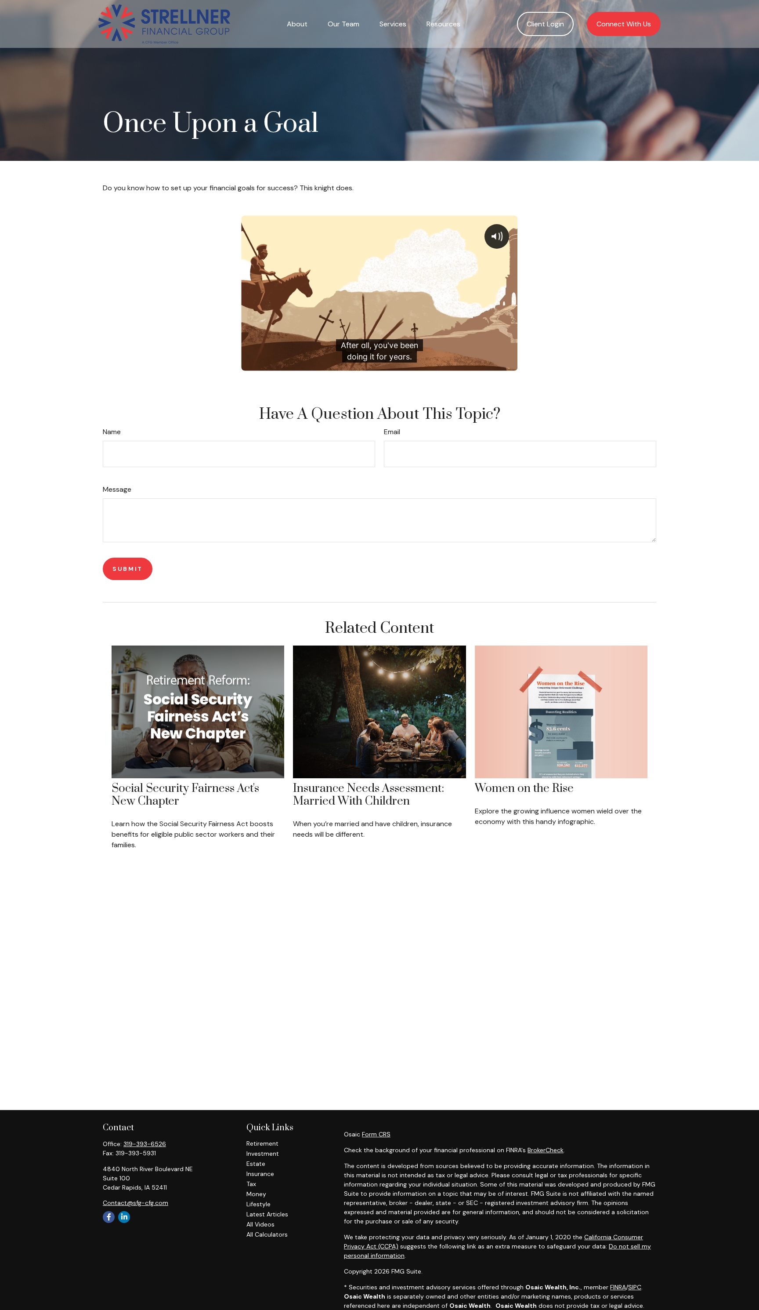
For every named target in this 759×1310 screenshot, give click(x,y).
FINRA (618, 1287)
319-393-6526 (144, 1144)
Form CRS (376, 1134)
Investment (262, 1154)
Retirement (262, 1143)
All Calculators (267, 1234)
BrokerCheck (546, 1150)
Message (117, 489)
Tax (251, 1184)
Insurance (260, 1174)
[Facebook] (109, 1217)
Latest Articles (267, 1214)
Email (392, 431)
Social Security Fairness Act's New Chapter (185, 795)
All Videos (260, 1224)
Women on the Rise (524, 788)
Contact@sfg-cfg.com (135, 1203)
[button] (297, 23)
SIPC (634, 1287)
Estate (255, 1164)
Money (256, 1194)
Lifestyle (258, 1204)
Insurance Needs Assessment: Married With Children (368, 795)
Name (112, 431)
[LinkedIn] (124, 1217)
